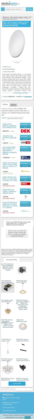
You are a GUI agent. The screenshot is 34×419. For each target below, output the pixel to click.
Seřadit (4, 118)
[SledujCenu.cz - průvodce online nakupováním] (13, 3)
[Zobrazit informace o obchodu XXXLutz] (26, 142)
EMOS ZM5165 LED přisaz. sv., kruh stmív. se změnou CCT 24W (10, 178)
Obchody (5, 104)
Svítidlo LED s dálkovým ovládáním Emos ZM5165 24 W (9, 125)
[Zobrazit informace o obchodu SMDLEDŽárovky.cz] (26, 210)
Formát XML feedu (9, 407)
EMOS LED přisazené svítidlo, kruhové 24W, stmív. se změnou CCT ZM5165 (10, 165)
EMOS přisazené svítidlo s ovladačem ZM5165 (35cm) (9, 191)
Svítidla (25, 17)
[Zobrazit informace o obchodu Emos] (26, 183)
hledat (29, 9)
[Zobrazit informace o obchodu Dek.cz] (26, 131)
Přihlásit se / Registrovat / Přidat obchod (11, 403)
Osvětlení (21, 17)
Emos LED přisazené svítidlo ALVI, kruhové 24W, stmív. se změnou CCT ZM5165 (10, 205)
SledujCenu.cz (6, 17)
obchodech (27, 96)
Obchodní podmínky (9, 411)
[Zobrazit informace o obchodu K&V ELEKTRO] (26, 158)
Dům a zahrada (13, 17)
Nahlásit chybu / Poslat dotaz (11, 398)
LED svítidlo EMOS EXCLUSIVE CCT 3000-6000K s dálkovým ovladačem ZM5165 (10, 150)
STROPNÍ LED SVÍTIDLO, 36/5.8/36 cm (9, 137)
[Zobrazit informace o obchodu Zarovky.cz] (26, 171)
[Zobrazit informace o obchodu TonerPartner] (26, 197)
